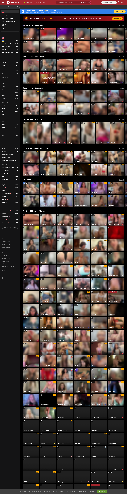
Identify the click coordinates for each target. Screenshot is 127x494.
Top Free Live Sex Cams (33, 57)
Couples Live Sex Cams (33, 88)
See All (121, 25)
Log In (121, 2)
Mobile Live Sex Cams (32, 119)
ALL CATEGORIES (11, 227)
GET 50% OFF (117, 18)
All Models (5, 264)
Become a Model (6, 258)
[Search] (78, 2)
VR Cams (27, 180)
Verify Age (119, 11)
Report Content (6, 247)
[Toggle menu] (3, 2)
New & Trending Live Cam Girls (36, 148)
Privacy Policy (5, 252)
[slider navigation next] (122, 40)
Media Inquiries (6, 250)
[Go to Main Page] (14, 2)
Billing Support (6, 244)
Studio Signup (5, 261)
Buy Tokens (5, 270)
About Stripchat (6, 236)
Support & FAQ (6, 241)
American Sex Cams (34, 25)
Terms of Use (5, 255)
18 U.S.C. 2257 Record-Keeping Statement (8, 267)
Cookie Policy (82, 491)
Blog (3, 239)
